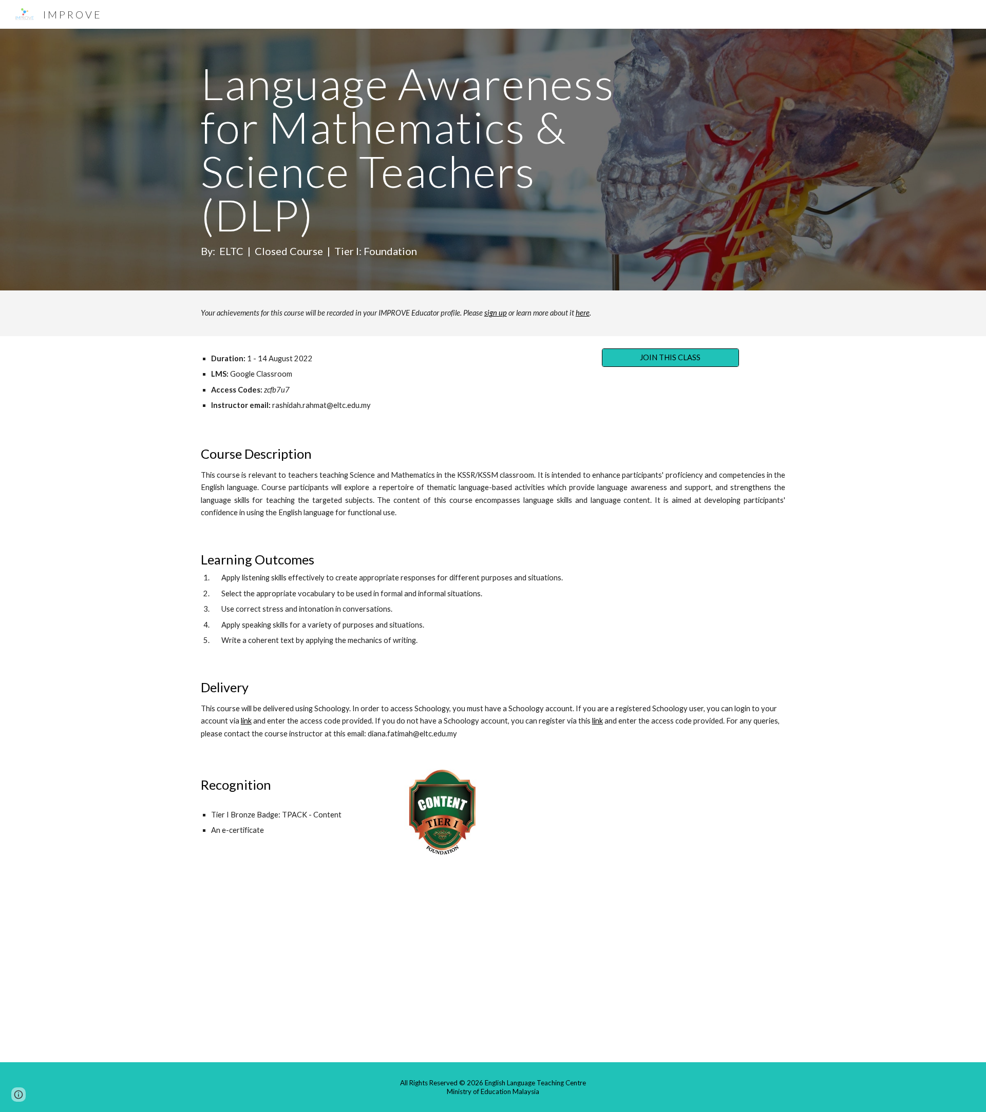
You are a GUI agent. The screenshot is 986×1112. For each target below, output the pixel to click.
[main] (417, 159)
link (246, 720)
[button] (18, 1094)
